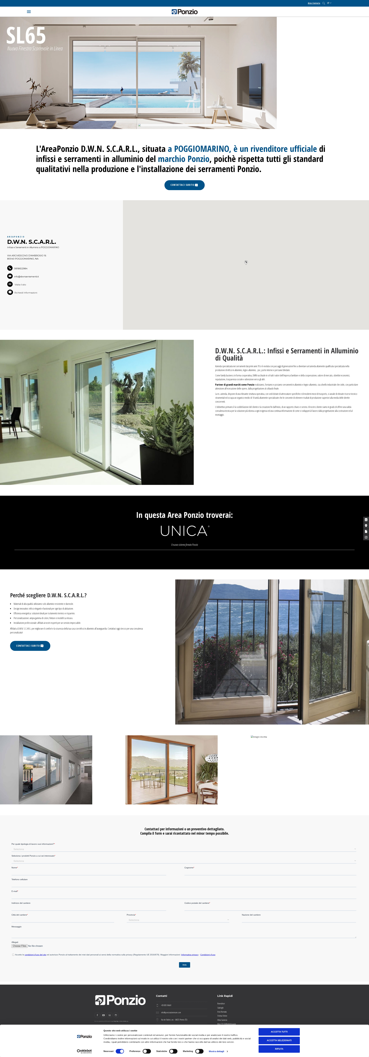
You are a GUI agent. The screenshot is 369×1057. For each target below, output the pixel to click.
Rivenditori (221, 1003)
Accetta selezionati (279, 1040)
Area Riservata (222, 1011)
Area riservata (314, 3)
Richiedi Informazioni (25, 292)
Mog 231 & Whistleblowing (226, 1024)
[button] (246, 262)
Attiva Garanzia (222, 1020)
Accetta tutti (279, 1032)
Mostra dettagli (216, 1051)
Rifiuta (279, 1049)
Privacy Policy (116, 1021)
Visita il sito (20, 284)
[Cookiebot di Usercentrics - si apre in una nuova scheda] (84, 1051)
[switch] (147, 1051)
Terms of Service (123, 1021)
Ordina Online (222, 1015)
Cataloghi (220, 1007)
